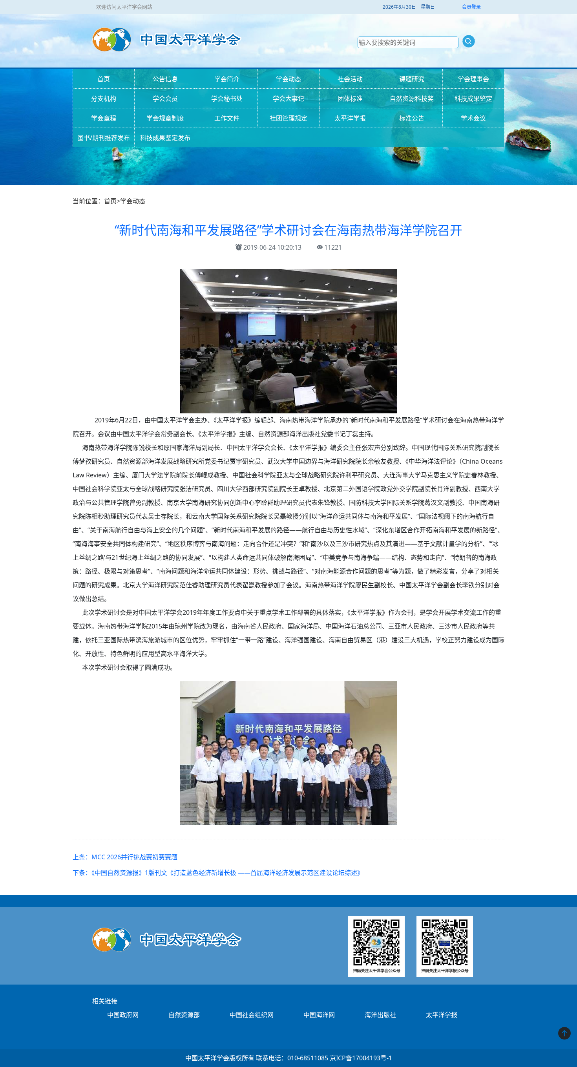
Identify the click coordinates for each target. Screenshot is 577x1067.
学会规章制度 (165, 118)
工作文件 (226, 118)
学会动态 (288, 79)
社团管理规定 (288, 118)
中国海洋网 (319, 1014)
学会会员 (165, 98)
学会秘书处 (227, 98)
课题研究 (411, 79)
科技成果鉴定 (473, 98)
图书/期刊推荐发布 (103, 137)
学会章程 (103, 118)
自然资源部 (184, 1014)
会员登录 (471, 7)
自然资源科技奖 (412, 98)
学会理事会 (473, 79)
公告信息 (165, 79)
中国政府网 (123, 1014)
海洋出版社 (380, 1014)
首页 (103, 79)
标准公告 (411, 118)
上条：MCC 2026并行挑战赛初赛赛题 (125, 857)
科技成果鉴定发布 (165, 137)
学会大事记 (288, 98)
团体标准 (350, 98)
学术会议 (473, 118)
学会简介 (226, 79)
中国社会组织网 (252, 1014)
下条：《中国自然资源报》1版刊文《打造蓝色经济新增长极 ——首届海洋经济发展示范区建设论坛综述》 (218, 872)
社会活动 (350, 79)
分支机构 (103, 98)
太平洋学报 (350, 118)
